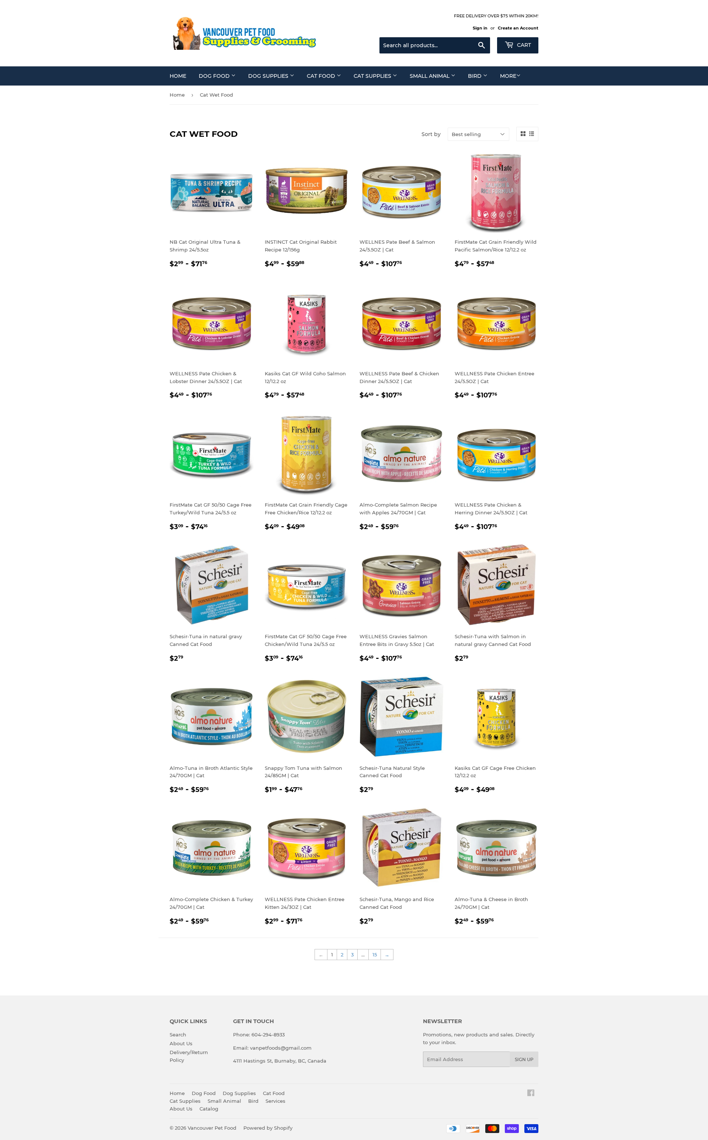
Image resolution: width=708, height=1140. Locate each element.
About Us (181, 1043)
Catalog (208, 1109)
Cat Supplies (373, 76)
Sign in (480, 28)
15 (374, 954)
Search (178, 1035)
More (508, 76)
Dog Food (215, 76)
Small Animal (430, 76)
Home (178, 76)
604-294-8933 (268, 1035)
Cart (523, 45)
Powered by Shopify (267, 1128)
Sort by (431, 134)
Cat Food (322, 76)
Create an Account (518, 28)
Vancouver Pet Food (212, 1128)
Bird (475, 76)
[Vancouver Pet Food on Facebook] (531, 1094)
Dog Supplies (269, 76)
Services (275, 1101)
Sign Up (524, 1059)
